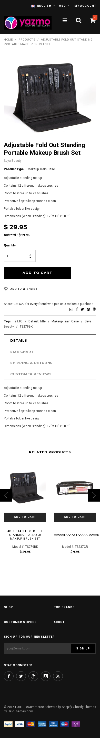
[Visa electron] (53, 724)
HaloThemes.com (20, 711)
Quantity (10, 245)
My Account (85, 5)
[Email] (71, 309)
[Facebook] (77, 309)
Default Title (37, 321)
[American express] (42, 724)
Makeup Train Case (65, 321)
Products (26, 39)
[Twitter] (82, 309)
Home (8, 39)
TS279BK (26, 326)
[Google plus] (33, 676)
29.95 (19, 321)
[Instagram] (45, 676)
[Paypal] (8, 724)
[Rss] (58, 676)
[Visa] (19, 724)
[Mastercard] (30, 724)
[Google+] (94, 309)
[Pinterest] (88, 309)
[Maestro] (64, 724)
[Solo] (76, 724)
